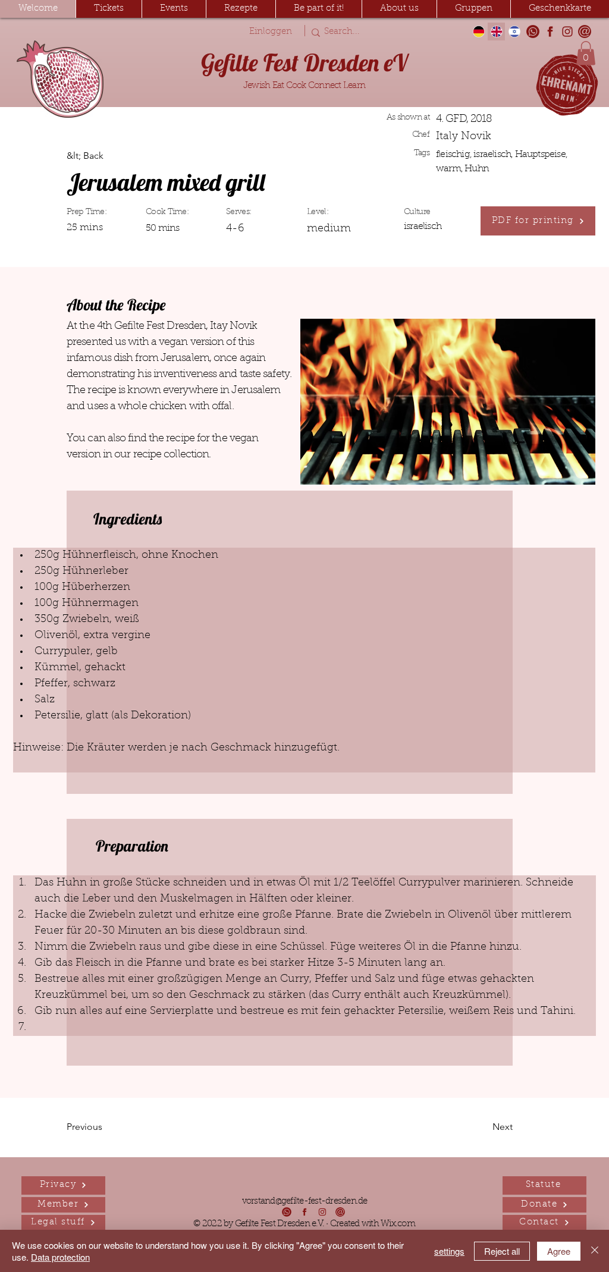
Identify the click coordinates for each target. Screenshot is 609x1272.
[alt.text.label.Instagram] (567, 31)
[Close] (595, 1250)
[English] (497, 31)
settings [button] (449, 1251)
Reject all (502, 1251)
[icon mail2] (584, 31)
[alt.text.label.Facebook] (550, 31)
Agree (558, 1251)
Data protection (60, 1257)
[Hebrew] (514, 31)
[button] (174, 9)
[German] (479, 31)
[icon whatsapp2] (533, 31)
